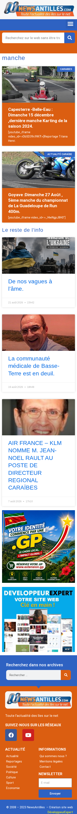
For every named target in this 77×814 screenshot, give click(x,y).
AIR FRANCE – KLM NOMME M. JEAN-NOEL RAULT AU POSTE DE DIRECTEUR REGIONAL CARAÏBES (35, 465)
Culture (11, 777)
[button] (70, 23)
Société (11, 767)
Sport (10, 783)
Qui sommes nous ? (53, 756)
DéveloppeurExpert (60, 812)
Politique (12, 772)
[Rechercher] (69, 38)
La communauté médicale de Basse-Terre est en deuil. (33, 366)
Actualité (12, 756)
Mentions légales (51, 761)
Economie (13, 788)
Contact (45, 767)
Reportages (14, 761)
